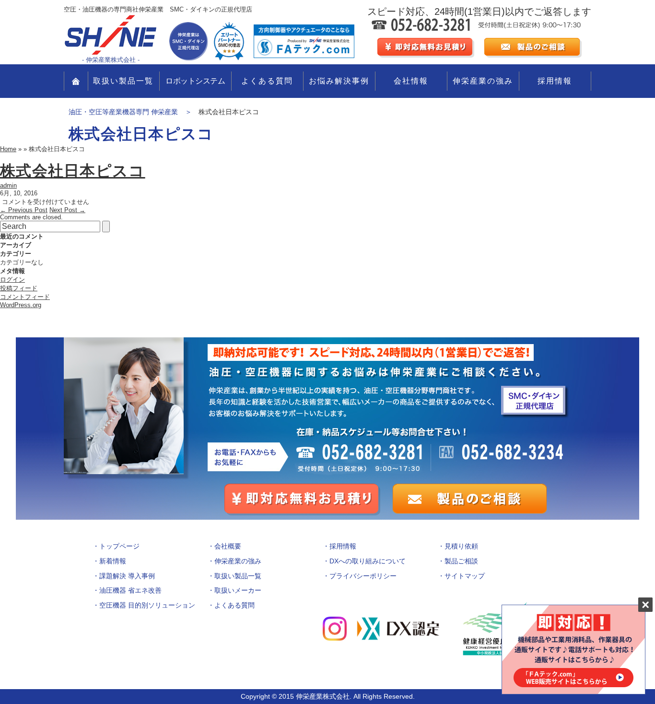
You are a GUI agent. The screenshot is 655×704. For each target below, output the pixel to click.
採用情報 (555, 81)
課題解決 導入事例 (127, 576)
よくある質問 (267, 81)
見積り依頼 (461, 546)
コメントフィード (25, 296)
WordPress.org (20, 305)
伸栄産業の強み (483, 81)
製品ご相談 (461, 561)
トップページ (119, 546)
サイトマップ (464, 576)
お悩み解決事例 (339, 81)
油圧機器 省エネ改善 (130, 590)
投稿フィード (18, 288)
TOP (76, 81)
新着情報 (112, 561)
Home (8, 149)
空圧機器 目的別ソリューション (147, 605)
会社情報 (411, 81)
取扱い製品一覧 (123, 81)
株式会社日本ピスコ (72, 170)
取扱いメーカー (237, 590)
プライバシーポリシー (363, 576)
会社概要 (227, 546)
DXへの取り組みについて (367, 561)
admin (8, 185)
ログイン (12, 279)
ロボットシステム (195, 81)
